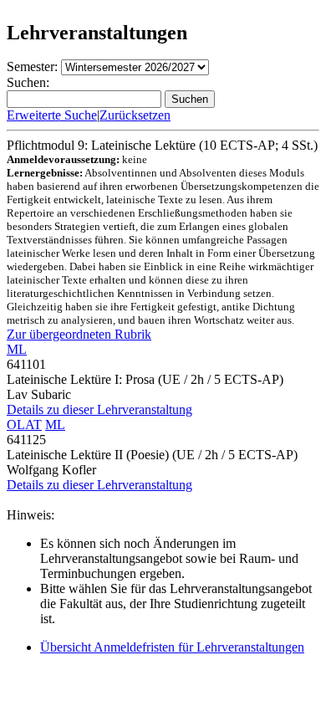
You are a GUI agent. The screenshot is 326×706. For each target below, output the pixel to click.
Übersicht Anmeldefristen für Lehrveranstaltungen (172, 647)
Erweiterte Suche (52, 115)
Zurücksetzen (135, 115)
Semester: (32, 66)
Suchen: (28, 82)
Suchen (189, 99)
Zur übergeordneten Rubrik (79, 334)
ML (17, 349)
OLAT (24, 424)
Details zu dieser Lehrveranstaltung (99, 409)
